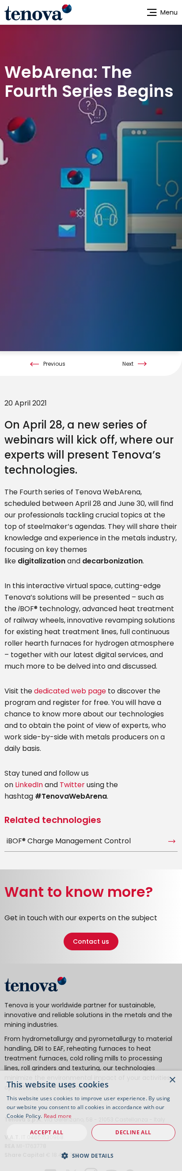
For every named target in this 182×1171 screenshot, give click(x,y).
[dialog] (91, 1121)
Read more (58, 1116)
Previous (54, 363)
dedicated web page (70, 691)
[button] (91, 1155)
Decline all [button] (133, 1132)
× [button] (172, 1080)
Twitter (72, 785)
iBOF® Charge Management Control (69, 841)
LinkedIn (29, 785)
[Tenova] (35, 984)
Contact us (91, 941)
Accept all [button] (46, 1132)
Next (127, 363)
